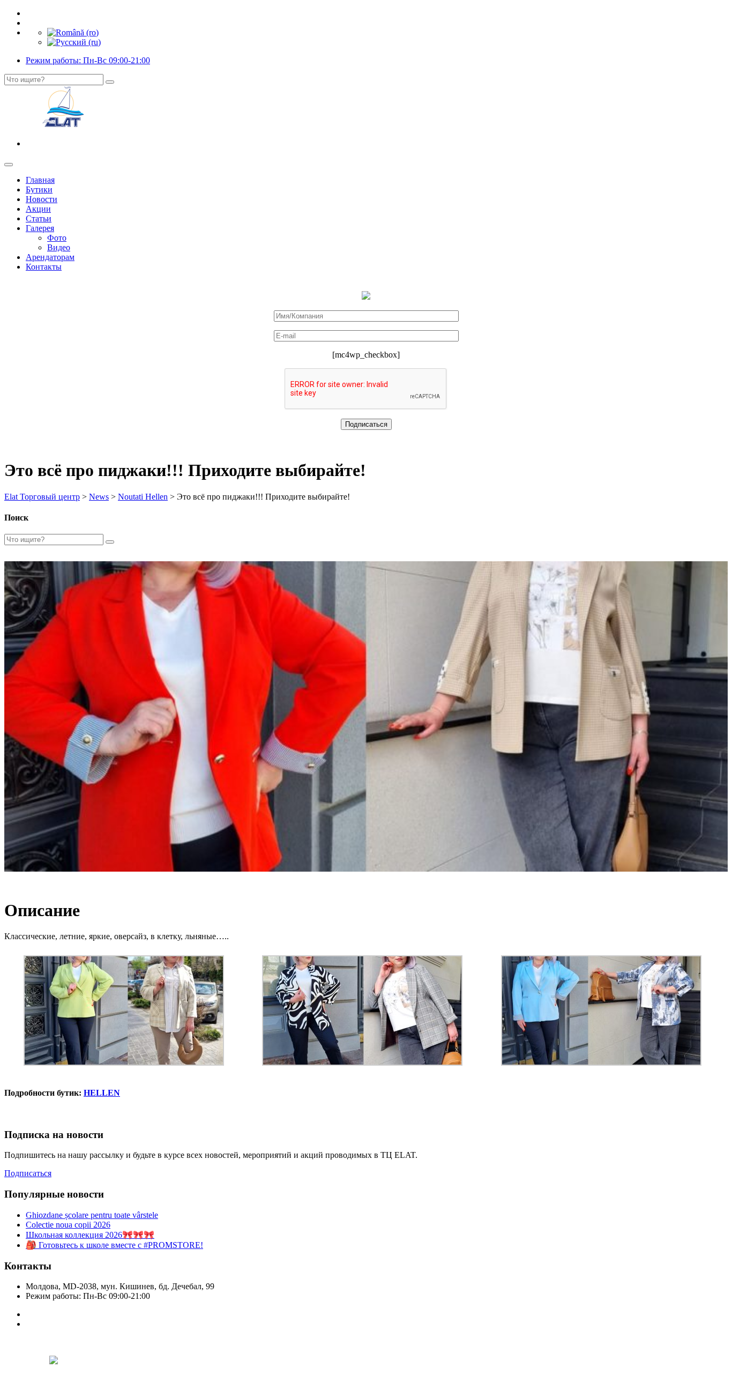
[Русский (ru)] (74, 42)
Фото (56, 237)
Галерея (40, 228)
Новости (41, 199)
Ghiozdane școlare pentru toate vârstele (92, 1215)
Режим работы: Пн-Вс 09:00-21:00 (88, 60)
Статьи (38, 218)
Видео (58, 247)
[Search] (110, 82)
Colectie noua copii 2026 (68, 1224)
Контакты (44, 266)
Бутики (39, 189)
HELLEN (102, 1092)
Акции (38, 208)
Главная (40, 179)
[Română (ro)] (73, 32)
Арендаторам (50, 257)
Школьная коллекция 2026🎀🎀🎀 (90, 1234)
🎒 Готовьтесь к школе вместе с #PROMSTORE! (114, 1245)
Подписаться (27, 1173)
